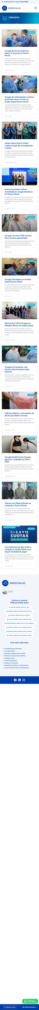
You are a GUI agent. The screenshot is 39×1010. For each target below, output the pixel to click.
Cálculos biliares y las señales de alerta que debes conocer (19, 414)
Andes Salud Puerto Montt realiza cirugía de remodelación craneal (19, 145)
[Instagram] (24, 680)
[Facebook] (15, 680)
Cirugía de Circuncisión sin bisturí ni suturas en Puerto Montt (17, 53)
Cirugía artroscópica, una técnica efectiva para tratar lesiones (17, 369)
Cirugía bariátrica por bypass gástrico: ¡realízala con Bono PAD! (18, 459)
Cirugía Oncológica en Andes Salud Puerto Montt (18, 280)
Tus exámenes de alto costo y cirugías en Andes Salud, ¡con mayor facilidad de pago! (18, 549)
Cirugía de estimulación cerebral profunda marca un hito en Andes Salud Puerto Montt (19, 99)
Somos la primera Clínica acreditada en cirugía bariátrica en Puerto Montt (19, 191)
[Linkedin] (19, 680)
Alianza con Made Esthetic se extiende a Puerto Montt (18, 504)
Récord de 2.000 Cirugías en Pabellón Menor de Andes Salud (19, 324)
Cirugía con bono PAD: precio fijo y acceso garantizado (18, 236)
